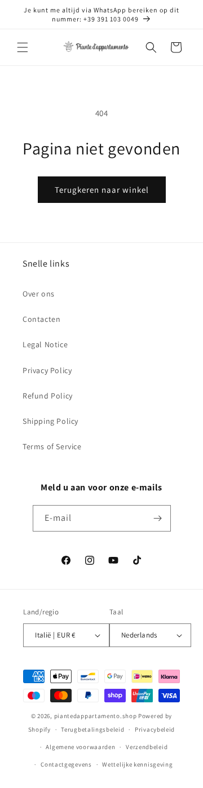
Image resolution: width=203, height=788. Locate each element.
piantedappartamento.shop (95, 716)
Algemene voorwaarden (80, 747)
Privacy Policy (47, 370)
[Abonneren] (157, 518)
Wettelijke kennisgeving (137, 764)
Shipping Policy (50, 421)
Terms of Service (52, 446)
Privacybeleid (155, 729)
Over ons (39, 294)
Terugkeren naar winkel (102, 189)
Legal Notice (45, 344)
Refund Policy (48, 396)
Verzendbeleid (146, 747)
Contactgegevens (66, 764)
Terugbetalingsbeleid (92, 729)
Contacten (41, 319)
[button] (22, 47)
